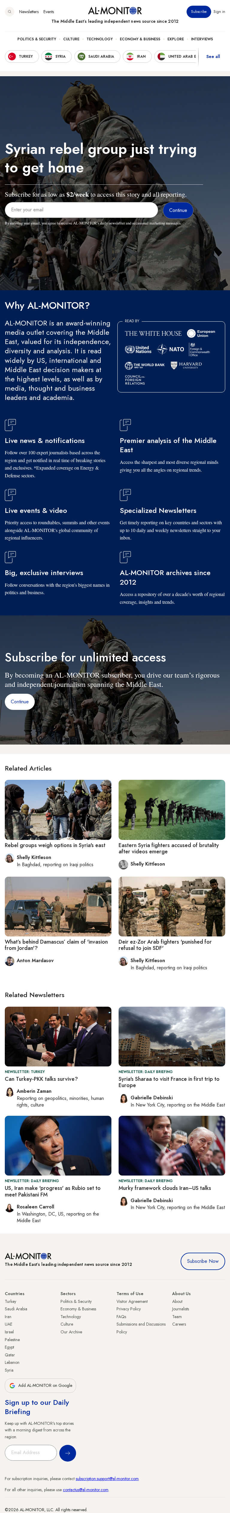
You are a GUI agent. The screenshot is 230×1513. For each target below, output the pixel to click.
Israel (9, 1332)
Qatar (10, 1355)
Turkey (10, 1301)
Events (48, 12)
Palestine (12, 1340)
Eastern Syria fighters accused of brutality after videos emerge (169, 848)
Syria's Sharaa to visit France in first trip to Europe (169, 1082)
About (177, 1301)
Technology (100, 39)
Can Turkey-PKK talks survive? (41, 1079)
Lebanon (12, 1362)
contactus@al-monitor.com (85, 1490)
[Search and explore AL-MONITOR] (9, 11)
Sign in (219, 11)
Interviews (202, 39)
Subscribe (199, 11)
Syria (9, 1370)
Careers (179, 1324)
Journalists (180, 1309)
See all (213, 56)
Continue (20, 701)
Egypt (9, 1347)
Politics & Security (36, 39)
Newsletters (29, 12)
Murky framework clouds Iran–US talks (165, 1188)
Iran (8, 1317)
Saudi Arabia (16, 1309)
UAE (8, 1324)
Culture (71, 39)
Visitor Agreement (132, 1301)
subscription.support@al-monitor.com (107, 1479)
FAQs (121, 1317)
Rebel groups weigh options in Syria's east (55, 845)
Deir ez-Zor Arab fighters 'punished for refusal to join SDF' (165, 945)
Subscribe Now (203, 1261)
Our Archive (71, 1332)
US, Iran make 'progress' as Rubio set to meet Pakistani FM (53, 1191)
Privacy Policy (128, 1309)
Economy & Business (140, 39)
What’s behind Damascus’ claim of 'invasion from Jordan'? (56, 945)
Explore (175, 39)
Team (177, 1317)
